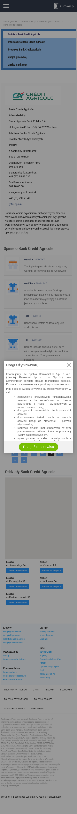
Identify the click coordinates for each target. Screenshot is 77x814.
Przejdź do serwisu (38, 447)
